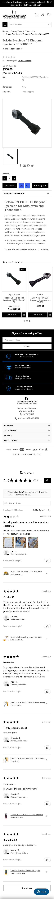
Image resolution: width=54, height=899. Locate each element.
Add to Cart (12, 315)
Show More (25, 611)
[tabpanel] (14, 292)
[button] (41, 480)
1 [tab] (24, 321)
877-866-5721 (28, 357)
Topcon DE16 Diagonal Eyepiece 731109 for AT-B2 (14, 300)
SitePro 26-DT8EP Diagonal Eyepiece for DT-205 (40, 300)
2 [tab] (27, 321)
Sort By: (35, 510)
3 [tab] (29, 321)
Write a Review (24, 60)
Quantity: (5, 173)
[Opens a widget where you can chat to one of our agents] (41, 891)
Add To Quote (40, 186)
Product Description (14, 193)
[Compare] (42, 14)
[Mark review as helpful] (47, 561)
